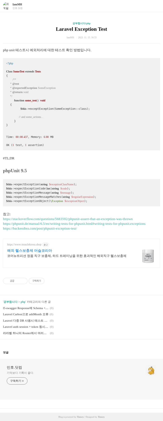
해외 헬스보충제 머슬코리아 (29, 251)
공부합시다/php (81, 23)
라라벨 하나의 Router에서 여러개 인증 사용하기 (26, 333)
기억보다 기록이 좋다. (20, 372)
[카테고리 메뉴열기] (156, 6)
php (23, 301)
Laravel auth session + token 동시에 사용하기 (26, 326)
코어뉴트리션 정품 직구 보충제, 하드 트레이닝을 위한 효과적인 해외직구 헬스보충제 (66, 256)
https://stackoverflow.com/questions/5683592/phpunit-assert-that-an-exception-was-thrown (68, 219)
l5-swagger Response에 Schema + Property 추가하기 (26, 308)
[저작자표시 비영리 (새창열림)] (48, 281)
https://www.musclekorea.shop (24, 244)
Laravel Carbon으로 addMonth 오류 (26, 314)
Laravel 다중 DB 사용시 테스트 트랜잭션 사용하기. (26, 320)
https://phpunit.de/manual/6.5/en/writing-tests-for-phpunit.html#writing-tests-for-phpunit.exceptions (74, 224)
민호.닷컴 (14, 367)
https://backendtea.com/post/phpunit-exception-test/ (40, 228)
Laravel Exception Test (81, 29)
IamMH (17, 4)
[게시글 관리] (22, 281)
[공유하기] (18, 281)
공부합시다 (10, 301)
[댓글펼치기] (10, 352)
